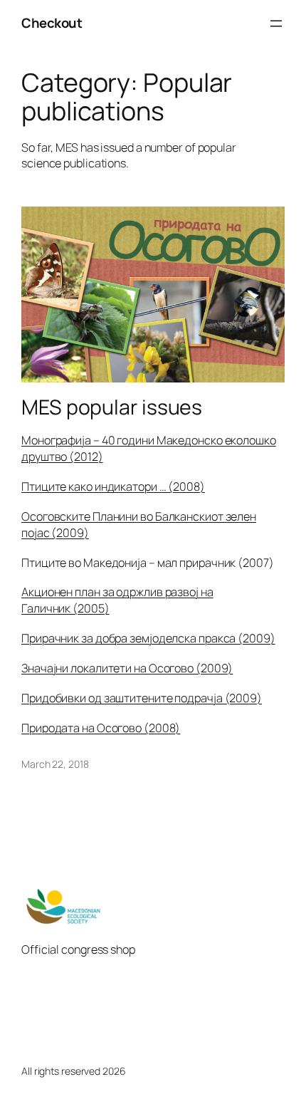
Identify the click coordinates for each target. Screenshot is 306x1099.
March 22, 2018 (55, 764)
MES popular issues (111, 407)
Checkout (51, 23)
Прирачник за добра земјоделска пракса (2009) (148, 638)
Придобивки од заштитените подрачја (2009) (141, 698)
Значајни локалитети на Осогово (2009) (127, 668)
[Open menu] (276, 23)
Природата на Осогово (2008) (100, 728)
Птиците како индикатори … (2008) (113, 486)
